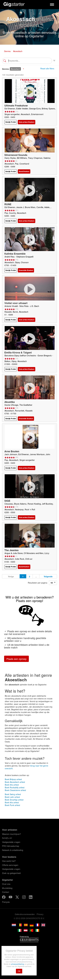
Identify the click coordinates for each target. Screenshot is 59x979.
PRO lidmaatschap (10, 845)
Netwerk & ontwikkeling (12, 850)
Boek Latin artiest (12, 797)
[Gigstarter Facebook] (4, 897)
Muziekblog (7, 888)
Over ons (6, 883)
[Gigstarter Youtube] (11, 897)
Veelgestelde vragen (11, 842)
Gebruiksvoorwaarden (25, 914)
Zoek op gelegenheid (11, 873)
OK (19, 971)
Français (6, 901)
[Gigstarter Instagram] (24, 897)
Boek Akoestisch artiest (15, 782)
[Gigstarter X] (17, 897)
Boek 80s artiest (12, 802)
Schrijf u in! (7, 837)
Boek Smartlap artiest (14, 799)
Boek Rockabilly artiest (14, 787)
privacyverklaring (17, 964)
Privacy (40, 914)
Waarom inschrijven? (11, 834)
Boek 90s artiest (12, 784)
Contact (5, 892)
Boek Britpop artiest (13, 779)
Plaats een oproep (16, 659)
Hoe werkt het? (9, 860)
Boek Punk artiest (12, 805)
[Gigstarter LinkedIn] (30, 897)
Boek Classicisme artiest (15, 790)
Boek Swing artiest (13, 794)
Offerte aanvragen (10, 865)
